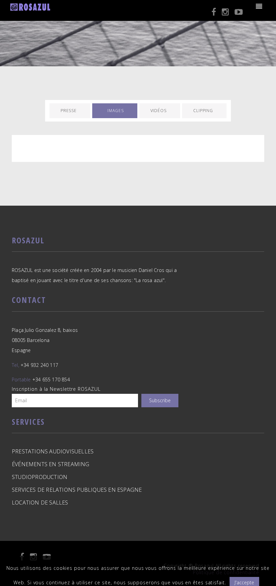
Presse (69, 110)
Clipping (203, 110)
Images (115, 110)
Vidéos (158, 110)
